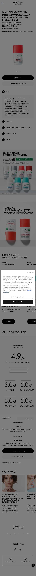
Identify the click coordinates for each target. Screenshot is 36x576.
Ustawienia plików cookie (18, 297)
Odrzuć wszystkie (30, 272)
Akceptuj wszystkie (18, 301)
